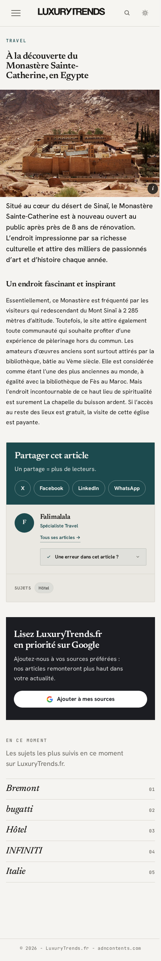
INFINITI (24, 866)
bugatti (19, 824)
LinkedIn (88, 488)
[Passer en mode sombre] (145, 13)
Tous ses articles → (60, 537)
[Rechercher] (127, 13)
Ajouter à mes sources (83, 714)
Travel (16, 41)
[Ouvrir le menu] (16, 13)
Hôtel (44, 603)
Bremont (22, 804)
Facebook (51, 488)
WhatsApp (127, 488)
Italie (15, 887)
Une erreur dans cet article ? (87, 572)
